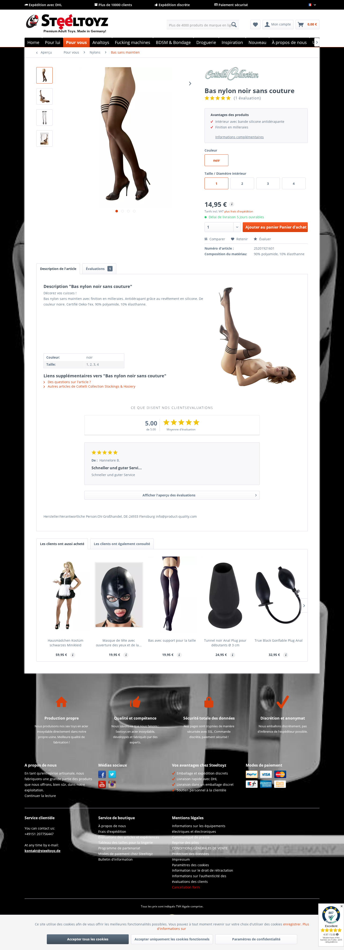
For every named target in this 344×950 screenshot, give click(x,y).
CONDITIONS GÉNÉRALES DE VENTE (200, 848)
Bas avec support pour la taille (172, 640)
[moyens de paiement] (281, 779)
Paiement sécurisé (233, 5)
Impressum (181, 859)
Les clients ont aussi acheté (62, 544)
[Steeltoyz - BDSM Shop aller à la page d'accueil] (75, 25)
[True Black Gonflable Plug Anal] (278, 595)
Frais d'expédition (112, 831)
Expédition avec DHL (45, 5)
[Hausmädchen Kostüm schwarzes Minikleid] (65, 595)
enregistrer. (293, 924)
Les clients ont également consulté (122, 544)
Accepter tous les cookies (87, 939)
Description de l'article (58, 268)
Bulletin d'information (115, 859)
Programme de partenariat (119, 848)
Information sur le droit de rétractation (202, 870)
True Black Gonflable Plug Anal (279, 640)
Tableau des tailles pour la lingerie (125, 842)
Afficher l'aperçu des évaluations (169, 495)
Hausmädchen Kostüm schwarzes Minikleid (65, 642)
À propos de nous (112, 826)
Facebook (102, 774)
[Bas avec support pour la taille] (172, 595)
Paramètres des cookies (190, 865)
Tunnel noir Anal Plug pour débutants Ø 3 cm (225, 642)
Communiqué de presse (191, 837)
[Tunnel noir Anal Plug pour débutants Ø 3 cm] (225, 595)
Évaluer (264, 239)
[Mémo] (255, 24)
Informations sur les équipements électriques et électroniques (198, 829)
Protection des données (190, 854)
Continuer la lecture (40, 795)
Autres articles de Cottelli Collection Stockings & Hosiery (91, 386)
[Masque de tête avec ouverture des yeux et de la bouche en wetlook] (119, 595)
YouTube (102, 784)
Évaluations (98, 268)
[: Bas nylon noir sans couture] (44, 75)
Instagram (112, 784)
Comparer (217, 239)
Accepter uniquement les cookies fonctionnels (172, 939)
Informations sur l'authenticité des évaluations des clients (199, 879)
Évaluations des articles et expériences (128, 837)
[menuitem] (203, 24)
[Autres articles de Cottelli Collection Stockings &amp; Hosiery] (256, 75)
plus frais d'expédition (238, 211)
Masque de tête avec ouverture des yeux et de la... (119, 642)
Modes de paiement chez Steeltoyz (125, 854)
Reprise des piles (185, 842)
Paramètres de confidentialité (256, 939)
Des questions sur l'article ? (69, 382)
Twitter (112, 774)
